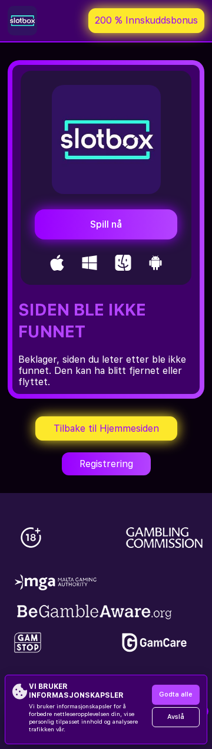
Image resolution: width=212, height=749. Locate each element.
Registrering (106, 463)
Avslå (175, 717)
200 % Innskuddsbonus (146, 20)
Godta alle (176, 694)
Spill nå (106, 224)
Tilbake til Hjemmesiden (106, 428)
